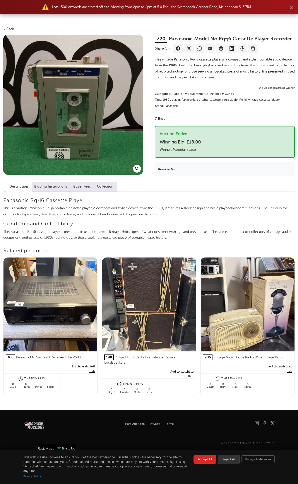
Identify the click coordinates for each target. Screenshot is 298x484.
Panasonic (188, 99)
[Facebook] (264, 423)
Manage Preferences (258, 459)
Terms (169, 423)
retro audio (230, 99)
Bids (160, 118)
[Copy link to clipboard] (253, 48)
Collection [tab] (105, 186)
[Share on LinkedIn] (231, 48)
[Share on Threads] (242, 48)
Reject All (229, 459)
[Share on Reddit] (221, 48)
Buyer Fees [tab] (82, 186)
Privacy (155, 423)
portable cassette (209, 99)
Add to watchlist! (83, 366)
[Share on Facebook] (178, 48)
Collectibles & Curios (219, 93)
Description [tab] (18, 186)
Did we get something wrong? (277, 87)
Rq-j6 (243, 99)
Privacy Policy (32, 476)
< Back (8, 29)
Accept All (205, 459)
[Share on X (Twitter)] (189, 48)
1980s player (171, 99)
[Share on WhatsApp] (199, 48)
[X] (272, 423)
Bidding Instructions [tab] (50, 186)
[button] (137, 169)
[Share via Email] (210, 48)
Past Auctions (135, 423)
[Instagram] (257, 423)
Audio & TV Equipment (187, 93)
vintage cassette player (264, 99)
